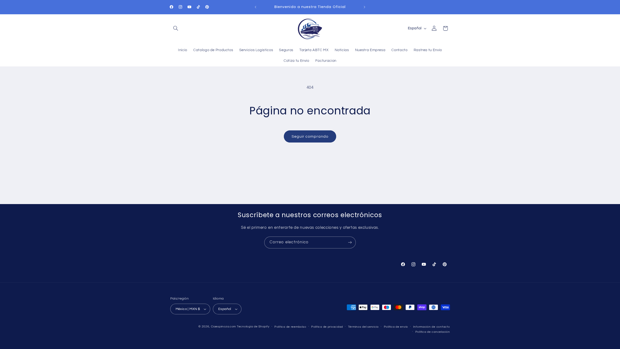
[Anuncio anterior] (255, 7)
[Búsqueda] (175, 28)
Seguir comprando (310, 136)
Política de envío (396, 326)
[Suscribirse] (350, 242)
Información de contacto (431, 326)
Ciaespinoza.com (223, 326)
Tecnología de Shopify (253, 326)
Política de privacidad (327, 326)
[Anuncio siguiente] (364, 7)
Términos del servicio (363, 326)
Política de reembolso (290, 326)
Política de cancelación (432, 332)
